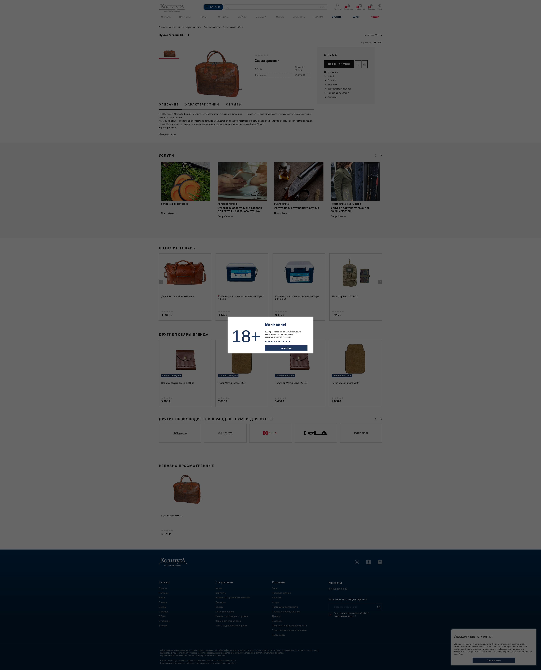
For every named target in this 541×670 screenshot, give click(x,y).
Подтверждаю (286, 348)
